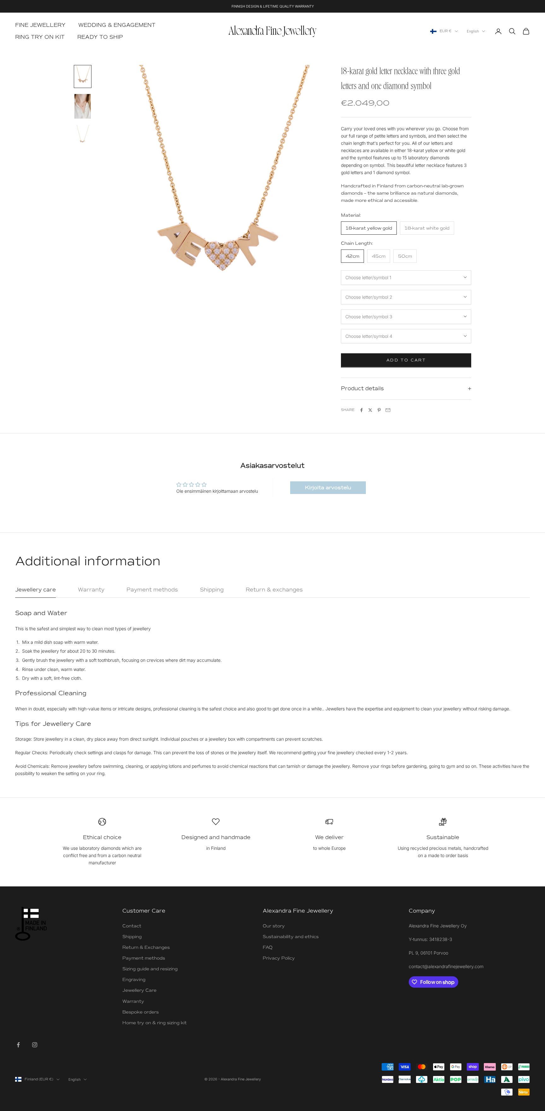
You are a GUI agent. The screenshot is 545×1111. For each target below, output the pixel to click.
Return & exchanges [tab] (274, 589)
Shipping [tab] (212, 589)
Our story (274, 926)
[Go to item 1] (82, 76)
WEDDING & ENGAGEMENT (116, 25)
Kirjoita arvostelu (328, 488)
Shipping (132, 936)
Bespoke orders (140, 1012)
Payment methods (143, 958)
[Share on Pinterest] (379, 410)
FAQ (267, 947)
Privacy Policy (279, 958)
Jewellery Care (139, 990)
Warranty (133, 1001)
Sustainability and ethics (291, 936)
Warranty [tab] (91, 589)
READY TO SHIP (100, 37)
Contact (131, 926)
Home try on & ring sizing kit (154, 1023)
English (473, 31)
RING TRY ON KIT (40, 37)
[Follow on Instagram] (35, 1045)
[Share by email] (387, 410)
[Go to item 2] (82, 106)
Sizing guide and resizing (150, 969)
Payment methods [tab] (152, 589)
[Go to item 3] (82, 135)
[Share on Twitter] (370, 410)
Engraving (133, 979)
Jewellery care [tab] (35, 589)
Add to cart (406, 360)
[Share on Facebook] (361, 410)
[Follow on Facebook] (18, 1045)
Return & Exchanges (146, 947)
